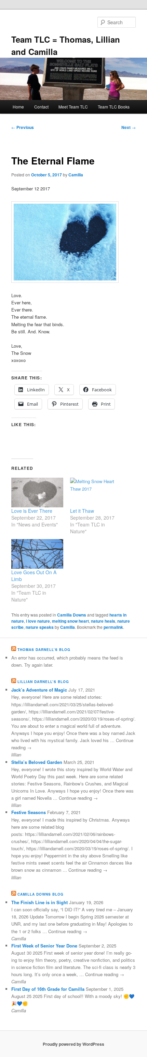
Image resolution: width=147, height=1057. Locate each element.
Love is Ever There (31, 510)
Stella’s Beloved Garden (36, 762)
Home (18, 107)
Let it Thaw (82, 510)
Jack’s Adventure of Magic (39, 689)
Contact (41, 107)
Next (128, 127)
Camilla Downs (71, 615)
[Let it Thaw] (96, 492)
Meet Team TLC (73, 107)
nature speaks (40, 627)
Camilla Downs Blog (40, 894)
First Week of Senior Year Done (44, 945)
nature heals (103, 621)
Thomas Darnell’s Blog (43, 649)
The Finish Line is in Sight (39, 902)
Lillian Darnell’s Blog (43, 681)
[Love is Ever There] (37, 492)
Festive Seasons (28, 812)
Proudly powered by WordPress (73, 1044)
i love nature (38, 621)
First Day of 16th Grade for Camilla (47, 989)
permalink (113, 627)
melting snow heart (70, 621)
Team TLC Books (114, 107)
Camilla (75, 175)
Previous (22, 127)
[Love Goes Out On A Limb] (37, 554)
